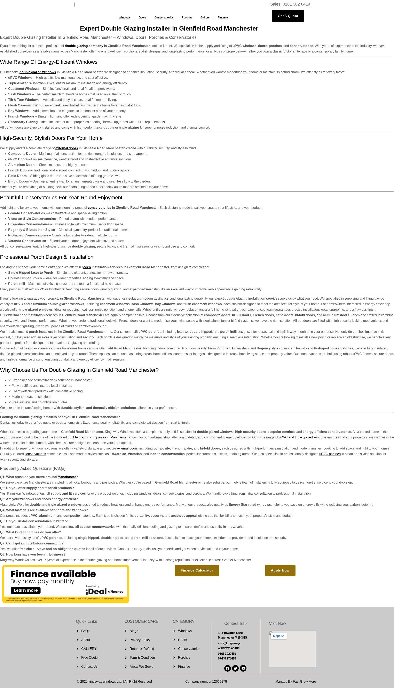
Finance (223, 17)
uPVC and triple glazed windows (302, 437)
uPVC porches (330, 454)
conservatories (99, 207)
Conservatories (164, 17)
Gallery (205, 17)
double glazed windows (37, 72)
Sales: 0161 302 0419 (290, 4)
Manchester (67, 477)
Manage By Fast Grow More (295, 681)
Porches (187, 17)
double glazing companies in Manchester (97, 437)
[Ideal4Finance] (65, 602)
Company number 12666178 (206, 681)
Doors (142, 17)
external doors (66, 148)
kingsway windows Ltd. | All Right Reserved (120, 681)
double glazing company (84, 46)
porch (86, 267)
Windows (125, 17)
